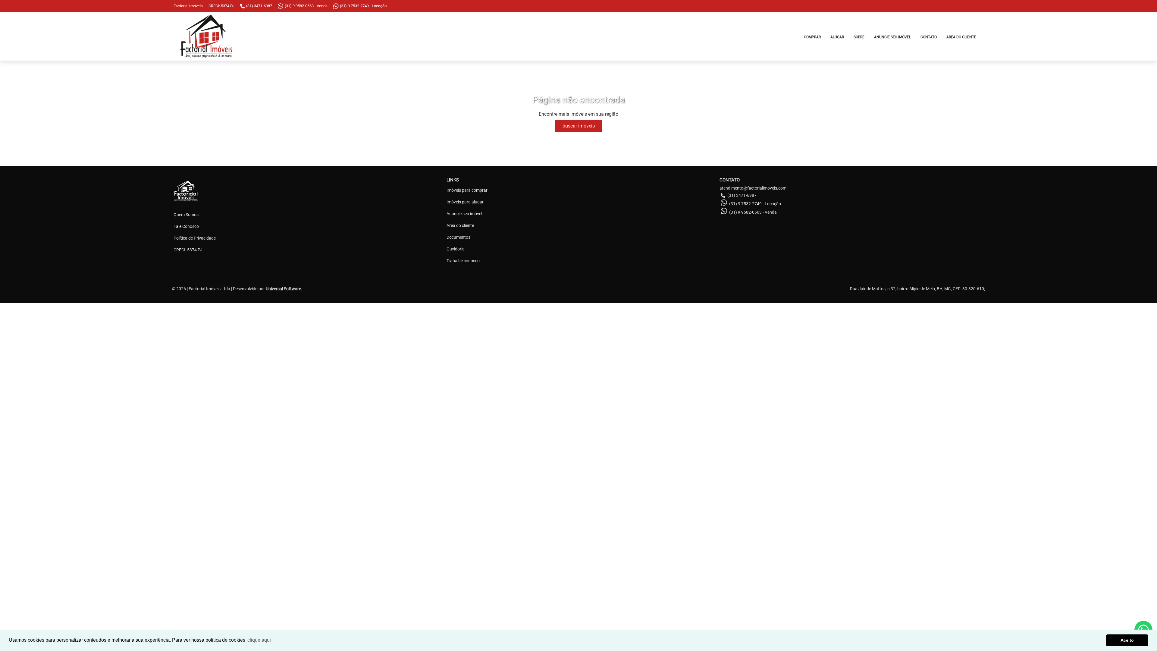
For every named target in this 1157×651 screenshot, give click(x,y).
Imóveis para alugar (465, 202)
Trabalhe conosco (463, 260)
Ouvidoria (456, 249)
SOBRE (859, 37)
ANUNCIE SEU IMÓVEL (892, 37)
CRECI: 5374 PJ (188, 249)
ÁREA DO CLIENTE (961, 37)
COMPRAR (812, 37)
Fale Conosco (186, 226)
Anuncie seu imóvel (464, 213)
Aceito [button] (1127, 640)
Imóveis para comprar (467, 190)
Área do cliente (460, 225)
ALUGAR (837, 37)
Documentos (458, 237)
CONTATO (928, 37)
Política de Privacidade (195, 238)
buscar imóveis (579, 126)
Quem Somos (186, 214)
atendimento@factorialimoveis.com (753, 188)
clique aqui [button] (259, 640)
